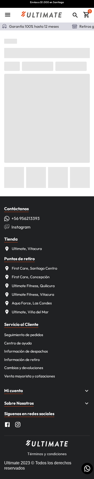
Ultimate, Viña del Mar (30, 312)
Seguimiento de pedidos (23, 334)
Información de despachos (26, 351)
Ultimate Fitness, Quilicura (33, 285)
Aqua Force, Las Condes (32, 303)
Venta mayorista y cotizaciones (29, 376)
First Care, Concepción (31, 277)
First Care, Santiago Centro (34, 268)
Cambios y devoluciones (23, 367)
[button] (47, 391)
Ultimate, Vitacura (27, 248)
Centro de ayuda (18, 343)
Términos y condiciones (47, 454)
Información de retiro (22, 359)
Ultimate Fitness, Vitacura (33, 294)
